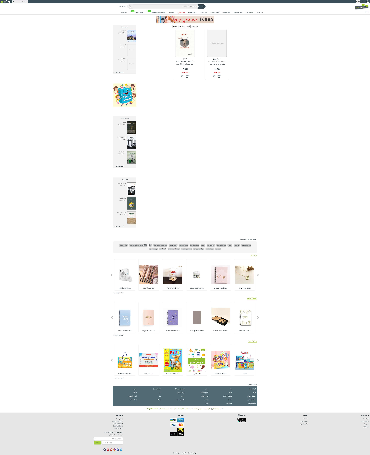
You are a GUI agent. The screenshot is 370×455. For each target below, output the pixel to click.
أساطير (135, 392)
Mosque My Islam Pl (220, 288)
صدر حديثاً (189, 409)
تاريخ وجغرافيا (204, 392)
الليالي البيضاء (123, 245)
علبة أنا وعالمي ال (197, 373)
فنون (207, 389)
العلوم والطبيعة (132, 396)
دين (160, 396)
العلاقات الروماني (122, 59)
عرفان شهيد (122, 61)
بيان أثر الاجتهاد (122, 152)
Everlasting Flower (173, 288)
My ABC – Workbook (172, 373)
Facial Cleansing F (125, 288)
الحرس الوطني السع (121, 213)
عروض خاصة (198, 409)
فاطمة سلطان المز (121, 124)
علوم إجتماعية (180, 399)
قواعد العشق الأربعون (174, 249)
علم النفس (229, 403)
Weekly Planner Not (197, 331)
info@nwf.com (118, 426)
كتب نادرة (173, 409)
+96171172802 (118, 424)
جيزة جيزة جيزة (194, 245)
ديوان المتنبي (209, 249)
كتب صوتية (207, 409)
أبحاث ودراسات (164, 409)
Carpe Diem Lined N (124, 331)
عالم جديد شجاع (186, 249)
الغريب (203, 245)
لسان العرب (163, 249)
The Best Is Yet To (244, 331)
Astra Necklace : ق (245, 288)
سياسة (230, 399)
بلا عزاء (124, 122)
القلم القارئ (245, 373)
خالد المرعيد (122, 215)
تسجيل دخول (363, 2)
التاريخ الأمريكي (122, 31)
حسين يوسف (122, 47)
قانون (206, 403)
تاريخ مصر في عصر (121, 45)
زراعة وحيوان (181, 392)
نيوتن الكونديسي (121, 200)
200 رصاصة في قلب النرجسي (138, 245)
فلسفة (206, 399)
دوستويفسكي (173, 245)
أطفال (135, 389)
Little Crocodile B (220, 373)
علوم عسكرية (252, 403)
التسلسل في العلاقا (148, 373)
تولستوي (218, 249)
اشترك (97, 442)
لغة (231, 389)
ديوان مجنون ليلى (198, 249)
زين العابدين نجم (121, 33)
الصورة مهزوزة (217, 59)
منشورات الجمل (183, 245)
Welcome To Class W (125, 373)
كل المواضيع (252, 389)
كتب (222, 409)
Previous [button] (258, 275)
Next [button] (112, 275)
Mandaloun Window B (220, 331)
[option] (244, 274)
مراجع (183, 396)
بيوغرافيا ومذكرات (179, 389)
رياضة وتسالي (252, 399)
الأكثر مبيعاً (181, 409)
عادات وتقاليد (133, 399)
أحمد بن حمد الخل (121, 154)
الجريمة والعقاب (246, 245)
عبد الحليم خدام (221, 245)
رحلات (159, 399)
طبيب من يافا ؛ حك (121, 137)
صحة (230, 392)
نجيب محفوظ (153, 249)
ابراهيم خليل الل (122, 139)
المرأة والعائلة (204, 396)
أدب (160, 392)
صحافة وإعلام (252, 396)
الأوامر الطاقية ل (122, 198)
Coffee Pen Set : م (148, 288)
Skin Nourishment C (197, 288)
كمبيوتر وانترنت (227, 396)
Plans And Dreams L (173, 331)
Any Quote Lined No (148, 331)
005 (150, 245)
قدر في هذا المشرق (121, 183)
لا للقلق (185, 59)
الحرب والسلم (210, 245)
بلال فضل (236, 245)
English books (152, 409)
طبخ (254, 392)
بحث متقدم (215, 409)
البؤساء (230, 245)
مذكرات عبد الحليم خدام (160, 245)
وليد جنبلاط (122, 185)
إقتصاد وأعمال (157, 389)
